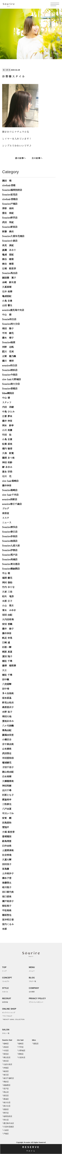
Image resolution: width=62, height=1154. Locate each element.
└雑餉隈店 (6, 1085)
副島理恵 (6, 841)
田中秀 (5, 689)
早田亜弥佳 (8, 758)
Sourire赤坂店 (9, 536)
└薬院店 (35, 1044)
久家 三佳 (7, 592)
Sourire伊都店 (9, 550)
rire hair (20, 1040)
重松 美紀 (8, 213)
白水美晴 (6, 776)
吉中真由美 (8, 744)
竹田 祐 (6, 435)
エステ (5, 518)
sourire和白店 (9, 365)
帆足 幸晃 (7, 638)
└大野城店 (21, 1051)
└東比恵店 (6, 1057)
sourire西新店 (9, 499)
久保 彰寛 (8, 453)
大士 (4, 670)
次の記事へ (37, 158)
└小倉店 (5, 1130)
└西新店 (5, 1109)
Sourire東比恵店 (11, 564)
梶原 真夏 (7, 652)
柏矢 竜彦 (8, 596)
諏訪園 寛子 (9, 278)
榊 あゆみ (7, 467)
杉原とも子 (8, 795)
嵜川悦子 (6, 887)
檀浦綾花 (6, 763)
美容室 (5, 513)
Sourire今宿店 (9, 375)
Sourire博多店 (9, 527)
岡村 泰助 (7, 582)
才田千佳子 (8, 767)
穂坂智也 (6, 915)
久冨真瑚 (6, 287)
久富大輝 (6, 860)
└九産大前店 (7, 1064)
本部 (4, 929)
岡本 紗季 (8, 425)
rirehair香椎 (8, 185)
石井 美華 (7, 292)
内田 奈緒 (8, 407)
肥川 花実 (8, 352)
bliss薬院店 (8, 393)
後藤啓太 (6, 883)
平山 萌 (6, 573)
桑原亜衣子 (8, 707)
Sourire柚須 (8, 342)
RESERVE (31, 1149)
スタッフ (6, 402)
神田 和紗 (7, 462)
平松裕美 (6, 910)
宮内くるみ (8, 924)
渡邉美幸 (6, 800)
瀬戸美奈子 (8, 901)
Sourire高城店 (9, 559)
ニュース (6, 522)
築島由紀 (6, 730)
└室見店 (5, 1054)
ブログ (5, 509)
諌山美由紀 (8, 772)
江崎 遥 (6, 643)
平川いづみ (8, 813)
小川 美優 (7, 430)
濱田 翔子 (7, 656)
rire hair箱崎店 (10, 481)
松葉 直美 (7, 444)
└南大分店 (6, 1102)
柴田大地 (6, 716)
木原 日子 (7, 601)
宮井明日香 (8, 920)
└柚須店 (5, 1071)
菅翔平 (5, 827)
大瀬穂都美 (8, 781)
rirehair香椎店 (10, 199)
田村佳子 (6, 864)
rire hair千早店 (10, 495)
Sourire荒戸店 (9, 555)
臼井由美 (6, 846)
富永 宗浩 (7, 472)
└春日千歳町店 (8, 1078)
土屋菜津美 (8, 850)
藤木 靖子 (8, 338)
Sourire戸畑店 (9, 204)
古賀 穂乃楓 (9, 356)
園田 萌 (6, 181)
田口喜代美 (8, 892)
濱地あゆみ (8, 721)
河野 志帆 (8, 347)
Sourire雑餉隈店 (11, 569)
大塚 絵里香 (8, 832)
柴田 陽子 (8, 328)
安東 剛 (6, 818)
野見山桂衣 (8, 703)
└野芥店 (5, 1113)
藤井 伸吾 (7, 421)
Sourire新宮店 (9, 227)
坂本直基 (6, 698)
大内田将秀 (8, 619)
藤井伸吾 (6, 485)
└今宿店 (5, 1051)
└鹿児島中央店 (8, 1123)
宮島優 (5, 869)
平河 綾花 (8, 333)
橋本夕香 (6, 878)
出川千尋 (6, 790)
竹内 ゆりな (8, 587)
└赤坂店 (5, 1047)
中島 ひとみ (8, 412)
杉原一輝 (6, 647)
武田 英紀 (8, 222)
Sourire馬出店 (9, 273)
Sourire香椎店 (9, 389)
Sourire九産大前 (11, 546)
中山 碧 (6, 315)
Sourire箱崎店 (9, 490)
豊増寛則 (6, 836)
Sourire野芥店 (9, 218)
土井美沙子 (8, 873)
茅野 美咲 (8, 208)
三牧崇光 (6, 804)
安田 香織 (7, 624)
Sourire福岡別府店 (12, 190)
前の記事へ (20, 158)
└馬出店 (5, 1092)
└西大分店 (6, 1106)
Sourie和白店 (9, 319)
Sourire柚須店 (9, 541)
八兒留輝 (6, 684)
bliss (34, 1040)
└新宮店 (5, 1096)
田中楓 (5, 679)
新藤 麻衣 (8, 231)
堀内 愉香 (7, 449)
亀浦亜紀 (6, 296)
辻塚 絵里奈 (9, 268)
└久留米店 (21, 1057)
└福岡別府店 (7, 1116)
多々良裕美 (8, 693)
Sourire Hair (7, 1040)
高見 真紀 (8, 245)
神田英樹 (6, 786)
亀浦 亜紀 (8, 255)
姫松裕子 (6, 906)
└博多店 (5, 1082)
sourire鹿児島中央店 (13, 310)
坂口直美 (6, 70)
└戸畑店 (5, 1134)
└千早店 (20, 1047)
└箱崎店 (5, 1044)
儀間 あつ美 (8, 458)
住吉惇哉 (6, 855)
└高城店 (5, 1099)
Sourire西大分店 (11, 324)
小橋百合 (6, 739)
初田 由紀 (7, 615)
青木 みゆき (9, 610)
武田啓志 (6, 753)
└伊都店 (5, 1068)
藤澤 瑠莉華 (9, 666)
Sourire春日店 (9, 532)
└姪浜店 (5, 1061)
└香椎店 (20, 1054)
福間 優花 (7, 578)
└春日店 (5, 1075)
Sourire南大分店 (11, 384)
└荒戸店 (5, 1089)
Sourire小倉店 (9, 241)
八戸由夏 (6, 809)
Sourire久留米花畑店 (13, 236)
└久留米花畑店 (8, 1127)
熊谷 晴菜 (8, 259)
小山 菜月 (8, 606)
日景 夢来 (7, 416)
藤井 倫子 (8, 629)
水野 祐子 (7, 712)
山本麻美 (6, 749)
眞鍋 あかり (9, 250)
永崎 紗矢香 (9, 282)
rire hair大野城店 (11, 379)
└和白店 (5, 1120)
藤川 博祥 (8, 361)
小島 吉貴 (7, 301)
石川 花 (6, 476)
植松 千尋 (7, 661)
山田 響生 (7, 305)
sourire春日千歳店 (12, 504)
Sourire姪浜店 (9, 370)
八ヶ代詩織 (8, 726)
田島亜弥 (6, 823)
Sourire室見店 (9, 195)
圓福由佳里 (8, 735)
